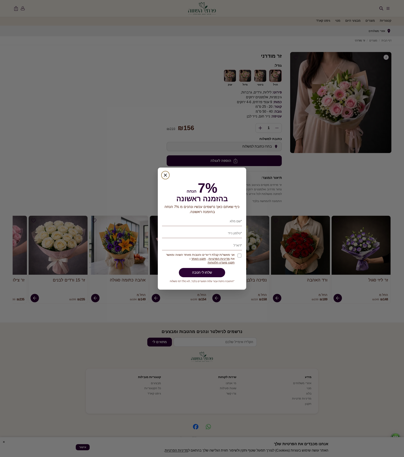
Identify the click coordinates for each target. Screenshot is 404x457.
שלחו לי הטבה (202, 272)
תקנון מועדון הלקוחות (221, 262)
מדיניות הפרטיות (219, 258)
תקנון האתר (198, 258)
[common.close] (165, 175)
